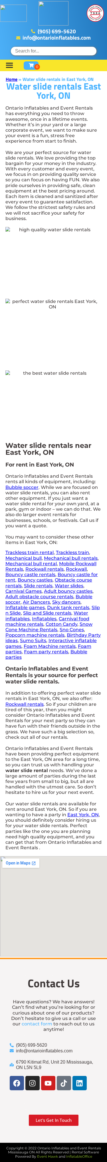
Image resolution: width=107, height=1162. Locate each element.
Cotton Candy (61, 624)
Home (11, 79)
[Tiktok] (64, 1083)
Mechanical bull (23, 558)
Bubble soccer (22, 487)
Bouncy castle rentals (30, 574)
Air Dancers (36, 602)
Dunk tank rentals (68, 607)
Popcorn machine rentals (34, 635)
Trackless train (72, 552)
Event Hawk (47, 1156)
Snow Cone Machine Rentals (48, 626)
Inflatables (44, 618)
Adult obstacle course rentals (39, 596)
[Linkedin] (79, 1083)
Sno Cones (72, 629)
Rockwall (76, 569)
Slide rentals (38, 585)
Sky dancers (66, 602)
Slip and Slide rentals (47, 613)
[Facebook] (17, 1083)
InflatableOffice (79, 1156)
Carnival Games (23, 591)
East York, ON (83, 814)
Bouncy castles (35, 580)
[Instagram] (32, 1083)
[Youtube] (48, 1083)
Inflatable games (25, 607)
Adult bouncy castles (68, 591)
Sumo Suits (33, 640)
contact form (37, 1024)
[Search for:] (53, 50)
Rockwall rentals (44, 569)
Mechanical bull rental (31, 563)
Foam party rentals (46, 651)
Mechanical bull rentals (71, 558)
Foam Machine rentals (50, 646)
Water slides (69, 585)
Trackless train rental (29, 552)
